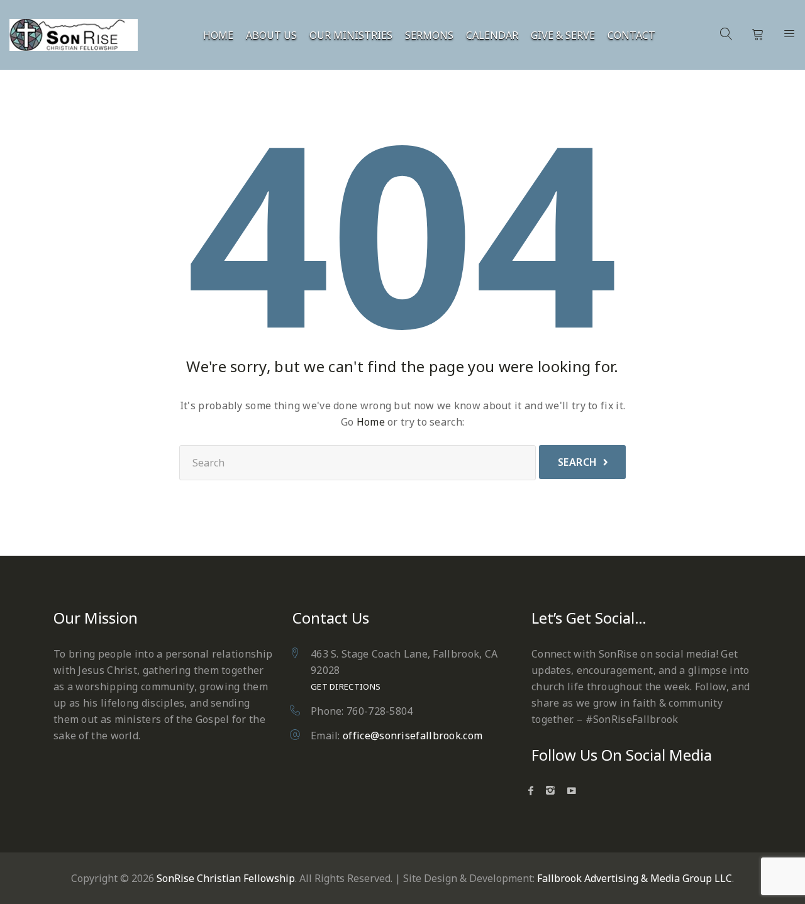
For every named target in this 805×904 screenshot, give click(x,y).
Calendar (492, 35)
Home (218, 35)
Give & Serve (563, 35)
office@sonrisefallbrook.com (412, 735)
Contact (631, 35)
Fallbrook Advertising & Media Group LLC (634, 878)
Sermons (429, 35)
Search (577, 462)
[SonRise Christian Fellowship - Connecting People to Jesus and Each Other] (73, 35)
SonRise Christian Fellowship (226, 878)
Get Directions (345, 686)
